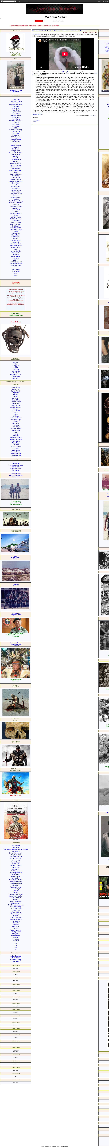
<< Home (34, 121)
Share (35, 114)
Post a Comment (36, 120)
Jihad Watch (36, 34)
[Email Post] (96, 115)
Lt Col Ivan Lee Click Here (17, 476)
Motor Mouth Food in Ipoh (15, 363)
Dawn (16, 138)
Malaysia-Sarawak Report (16, 205)
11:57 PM (92, 115)
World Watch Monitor (16, 267)
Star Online (16, 233)
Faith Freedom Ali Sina (16, 143)
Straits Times (15, 235)
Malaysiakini (16, 192)
